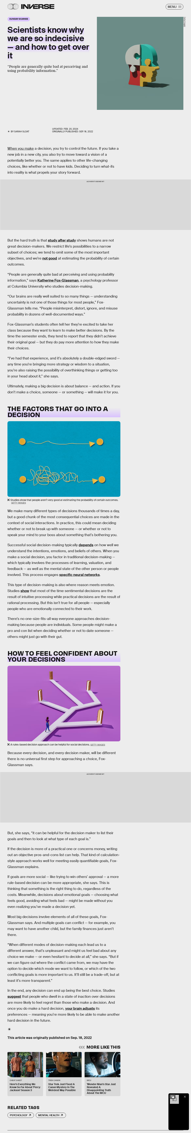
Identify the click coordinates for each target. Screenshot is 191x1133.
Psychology (18, 1115)
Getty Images (185, 22)
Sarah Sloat (21, 131)
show (24, 590)
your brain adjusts (80, 1008)
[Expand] (173, 1096)
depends (86, 545)
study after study (62, 240)
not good (49, 258)
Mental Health (48, 1115)
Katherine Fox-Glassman (57, 280)
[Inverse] (37, 6)
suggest (14, 996)
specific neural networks (79, 574)
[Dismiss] (185, 1096)
